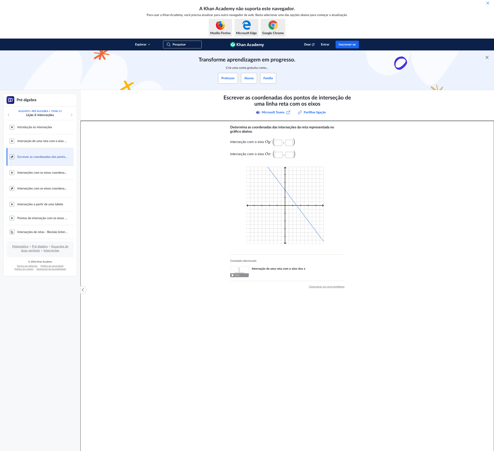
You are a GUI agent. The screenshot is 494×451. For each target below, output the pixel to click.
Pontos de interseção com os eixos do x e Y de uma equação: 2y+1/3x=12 (42, 218)
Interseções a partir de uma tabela (40, 204)
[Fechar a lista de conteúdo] (83, 290)
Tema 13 (56, 111)
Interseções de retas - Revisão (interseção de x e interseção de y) (42, 232)
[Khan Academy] (247, 44)
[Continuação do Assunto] (71, 115)
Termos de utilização (27, 266)
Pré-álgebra (40, 246)
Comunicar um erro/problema (326, 286)
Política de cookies (23, 269)
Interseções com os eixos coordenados (42, 172)
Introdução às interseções (34, 127)
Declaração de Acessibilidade (51, 269)
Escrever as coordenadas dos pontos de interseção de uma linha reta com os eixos (42, 156)
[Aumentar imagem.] (287, 203)
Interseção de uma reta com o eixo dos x (42, 141)
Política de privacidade (52, 266)
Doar (307, 44)
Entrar (325, 44)
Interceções (51, 250)
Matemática (20, 246)
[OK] (488, 3)
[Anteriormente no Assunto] (8, 115)
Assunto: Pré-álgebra (33, 111)
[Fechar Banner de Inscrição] (487, 57)
